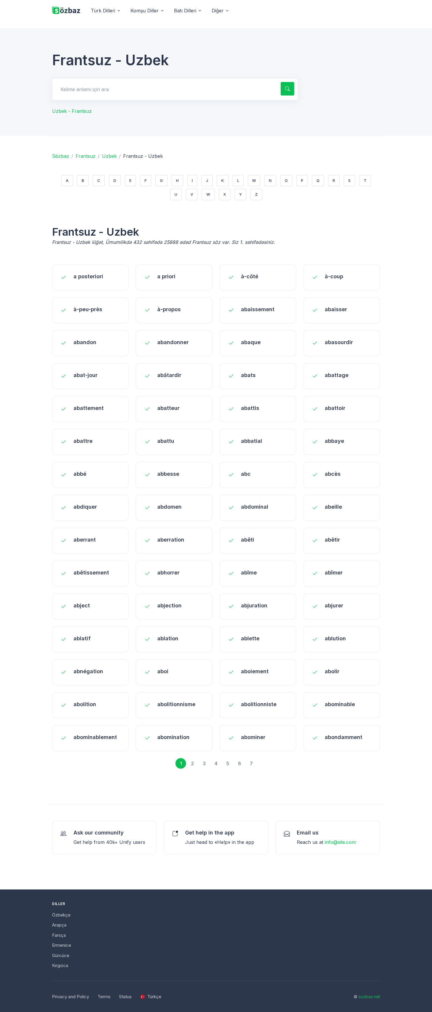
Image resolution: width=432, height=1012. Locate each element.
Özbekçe (61, 915)
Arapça (59, 925)
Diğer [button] (218, 11)
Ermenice (61, 945)
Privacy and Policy (70, 996)
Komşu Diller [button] (144, 11)
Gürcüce (60, 955)
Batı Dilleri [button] (185, 11)
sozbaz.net (369, 996)
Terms (104, 996)
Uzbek (109, 156)
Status (125, 996)
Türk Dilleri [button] (103, 11)
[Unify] (66, 10)
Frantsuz (86, 156)
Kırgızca (60, 965)
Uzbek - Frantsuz (72, 111)
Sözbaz (60, 156)
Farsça (59, 935)
